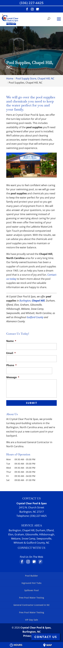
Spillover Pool (31, 590)
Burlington (25, 300)
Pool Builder (31, 575)
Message (12, 377)
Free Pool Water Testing (31, 597)
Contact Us (45, 637)
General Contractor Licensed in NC (31, 604)
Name (11, 341)
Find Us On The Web (31, 557)
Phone (11, 365)
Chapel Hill (38, 300)
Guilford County (35, 317)
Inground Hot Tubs (31, 583)
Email (11, 353)
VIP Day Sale (31, 619)
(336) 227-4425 (32, 2)
